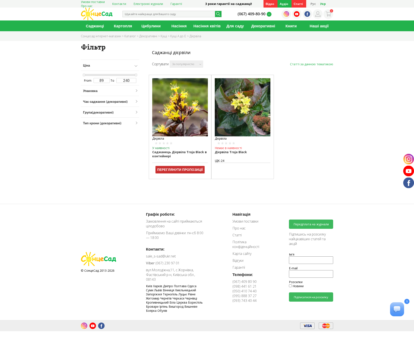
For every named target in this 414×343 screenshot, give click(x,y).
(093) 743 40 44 (244, 300)
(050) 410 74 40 (244, 291)
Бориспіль (195, 302)
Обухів (162, 311)
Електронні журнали (148, 4)
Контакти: (155, 249)
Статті (298, 4)
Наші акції (319, 25)
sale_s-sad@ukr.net (161, 256)
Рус (313, 4)
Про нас (87, 6)
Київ (149, 286)
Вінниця (169, 290)
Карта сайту (241, 253)
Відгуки (237, 260)
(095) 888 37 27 (244, 295)
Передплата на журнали (311, 224)
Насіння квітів (207, 25)
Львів (158, 290)
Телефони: (242, 274)
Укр (323, 4)
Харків (158, 286)
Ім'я (291, 254)
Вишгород (176, 306)
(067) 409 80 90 (244, 281)
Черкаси (178, 298)
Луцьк (183, 294)
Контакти (119, 4)
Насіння (179, 25)
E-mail (293, 268)
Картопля (123, 25)
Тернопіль (171, 294)
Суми (150, 290)
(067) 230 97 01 (163, 263)
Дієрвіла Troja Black (231, 152)
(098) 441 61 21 (244, 286)
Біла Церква (178, 302)
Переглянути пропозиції (180, 169)
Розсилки (296, 282)
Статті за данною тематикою (311, 64)
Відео (270, 4)
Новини (298, 286)
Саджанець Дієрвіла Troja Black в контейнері (179, 154)
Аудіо (284, 4)
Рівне (192, 294)
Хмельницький (185, 290)
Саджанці (95, 25)
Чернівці (191, 298)
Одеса (191, 286)
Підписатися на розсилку (311, 297)
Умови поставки (245, 221)
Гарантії (176, 4)
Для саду (235, 25)
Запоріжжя (154, 294)
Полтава (180, 286)
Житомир (153, 298)
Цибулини (151, 25)
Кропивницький (157, 302)
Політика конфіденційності (245, 244)
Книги (291, 25)
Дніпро (168, 286)
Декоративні (263, 25)
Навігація (241, 214)
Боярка (151, 311)
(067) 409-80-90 (251, 13)
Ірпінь (164, 306)
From (87, 80)
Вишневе (191, 306)
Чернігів (166, 298)
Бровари (152, 306)
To (112, 80)
